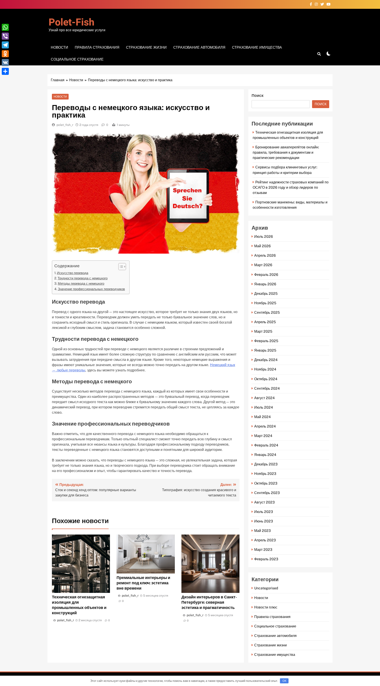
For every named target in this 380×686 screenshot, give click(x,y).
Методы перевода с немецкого (81, 283)
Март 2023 (263, 550)
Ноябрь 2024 (265, 369)
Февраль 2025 (266, 341)
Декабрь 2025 (266, 293)
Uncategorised (266, 588)
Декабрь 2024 (266, 360)
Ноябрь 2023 (265, 474)
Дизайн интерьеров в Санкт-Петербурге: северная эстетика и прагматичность (209, 602)
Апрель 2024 (265, 426)
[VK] (5, 62)
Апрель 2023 (265, 540)
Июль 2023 (263, 512)
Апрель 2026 (265, 255)
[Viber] (5, 36)
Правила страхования (97, 47)
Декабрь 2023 (266, 464)
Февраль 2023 (266, 559)
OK (284, 680)
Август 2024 (264, 398)
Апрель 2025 (265, 322)
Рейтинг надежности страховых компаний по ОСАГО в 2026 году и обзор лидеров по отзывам (291, 187)
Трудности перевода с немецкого (83, 278)
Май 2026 (262, 246)
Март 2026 (263, 265)
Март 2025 (263, 331)
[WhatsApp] (5, 27)
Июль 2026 (263, 236)
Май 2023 (262, 531)
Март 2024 (263, 436)
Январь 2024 (265, 455)
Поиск (257, 96)
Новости (59, 47)
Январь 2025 (265, 350)
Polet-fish (71, 22)
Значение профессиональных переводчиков (91, 289)
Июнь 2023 (263, 521)
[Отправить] (5, 71)
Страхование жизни (146, 47)
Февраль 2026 (266, 275)
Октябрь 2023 (265, 483)
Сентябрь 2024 (267, 388)
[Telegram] (5, 45)
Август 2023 (264, 502)
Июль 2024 (263, 407)
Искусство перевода (72, 273)
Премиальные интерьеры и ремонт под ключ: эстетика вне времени (143, 582)
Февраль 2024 (266, 445)
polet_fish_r (65, 125)
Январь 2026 (265, 284)
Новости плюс (265, 607)
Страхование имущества (257, 47)
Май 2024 (262, 417)
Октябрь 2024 (265, 379)
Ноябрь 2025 (265, 303)
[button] (120, 266)
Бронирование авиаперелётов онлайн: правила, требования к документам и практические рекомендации (286, 152)
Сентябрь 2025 (267, 312)
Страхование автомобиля (199, 47)
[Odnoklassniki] (5, 53)
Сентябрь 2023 (267, 493)
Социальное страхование (77, 59)
